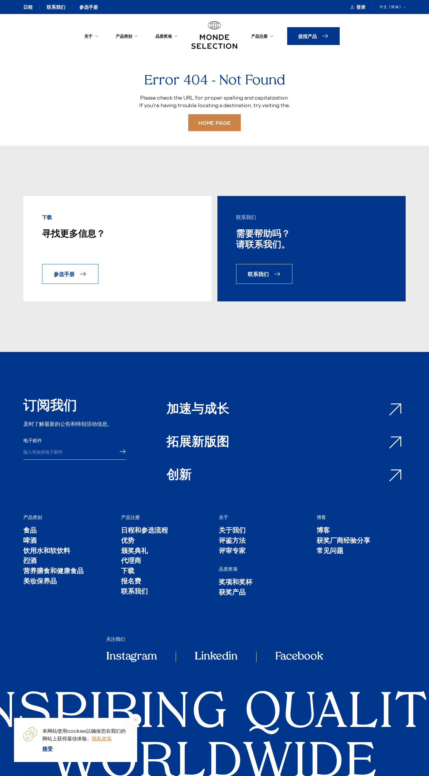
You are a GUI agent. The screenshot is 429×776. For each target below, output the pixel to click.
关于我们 (232, 531)
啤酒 (30, 541)
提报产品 (307, 36)
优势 (128, 541)
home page (214, 122)
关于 (88, 36)
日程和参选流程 (144, 531)
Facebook (299, 657)
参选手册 (88, 7)
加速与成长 (198, 409)
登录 (361, 7)
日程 (28, 7)
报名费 (131, 582)
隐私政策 (102, 738)
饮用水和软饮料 (46, 551)
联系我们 (56, 7)
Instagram (131, 657)
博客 (321, 517)
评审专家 (232, 551)
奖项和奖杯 (235, 583)
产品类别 (124, 36)
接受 (47, 748)
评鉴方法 (232, 541)
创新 (179, 475)
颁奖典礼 (134, 551)
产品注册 (259, 36)
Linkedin (216, 657)
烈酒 (30, 561)
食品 (30, 531)
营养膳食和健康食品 (53, 572)
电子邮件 (32, 440)
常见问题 (330, 551)
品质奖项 (164, 36)
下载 (128, 572)
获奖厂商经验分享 (343, 541)
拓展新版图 (198, 442)
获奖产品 (232, 593)
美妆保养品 (40, 582)
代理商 (131, 561)
